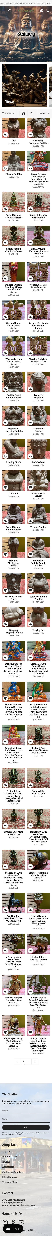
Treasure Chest (10, 1182)
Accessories (8, 1167)
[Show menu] (4, 10)
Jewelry (6, 1162)
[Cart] (48, 10)
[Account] (42, 10)
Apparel (6, 1151)
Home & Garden (10, 1156)
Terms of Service (10, 1134)
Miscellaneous (9, 1177)
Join (26, 1127)
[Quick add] (5, 134)
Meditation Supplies (12, 1172)
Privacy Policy (43, 1133)
